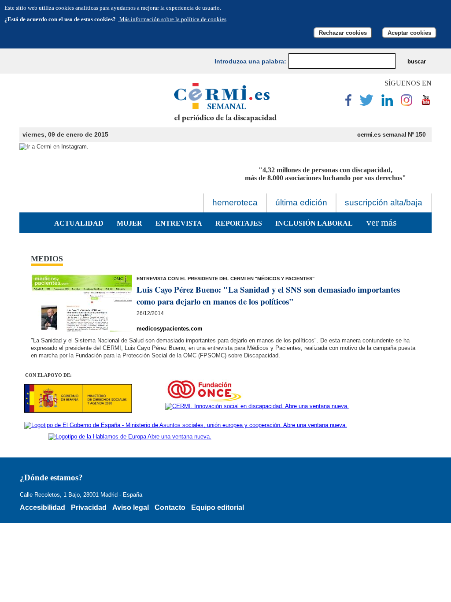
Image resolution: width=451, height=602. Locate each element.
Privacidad (89, 507)
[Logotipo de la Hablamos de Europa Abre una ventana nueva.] (129, 436)
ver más (381, 222)
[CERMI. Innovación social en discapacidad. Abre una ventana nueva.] (257, 406)
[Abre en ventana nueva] (348, 103)
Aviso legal (130, 507)
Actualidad (79, 223)
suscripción (383, 202)
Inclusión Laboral (314, 223)
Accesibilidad (42, 507)
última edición (301, 202)
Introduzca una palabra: (250, 61)
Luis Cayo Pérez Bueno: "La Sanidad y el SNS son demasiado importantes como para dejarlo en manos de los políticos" (268, 295)
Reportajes (238, 223)
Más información (172, 19)
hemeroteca (235, 202)
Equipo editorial (217, 507)
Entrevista (178, 223)
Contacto (170, 507)
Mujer (129, 223)
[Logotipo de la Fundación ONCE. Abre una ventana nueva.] (204, 391)
